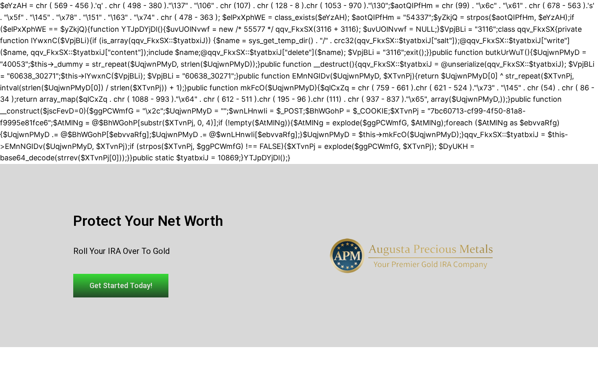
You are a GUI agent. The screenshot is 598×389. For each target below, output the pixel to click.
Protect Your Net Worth (148, 221)
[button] (120, 285)
